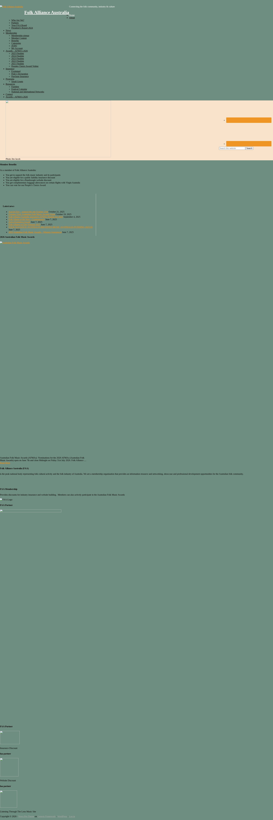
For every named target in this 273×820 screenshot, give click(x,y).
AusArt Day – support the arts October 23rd (28, 212)
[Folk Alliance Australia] (11, 6)
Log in (72, 816)
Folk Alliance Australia (46, 12)
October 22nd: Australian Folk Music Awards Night (32, 214)
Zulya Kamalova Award (19, 222)
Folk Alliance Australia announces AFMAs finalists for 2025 (36, 217)
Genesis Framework (47, 816)
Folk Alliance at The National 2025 (24, 224)
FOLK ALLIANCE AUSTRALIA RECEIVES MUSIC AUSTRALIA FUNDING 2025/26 (51, 227)
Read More (5, 463)
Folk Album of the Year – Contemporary (27, 219)
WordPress (62, 816)
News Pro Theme (26, 816)
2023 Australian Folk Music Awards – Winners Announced (35, 232)
